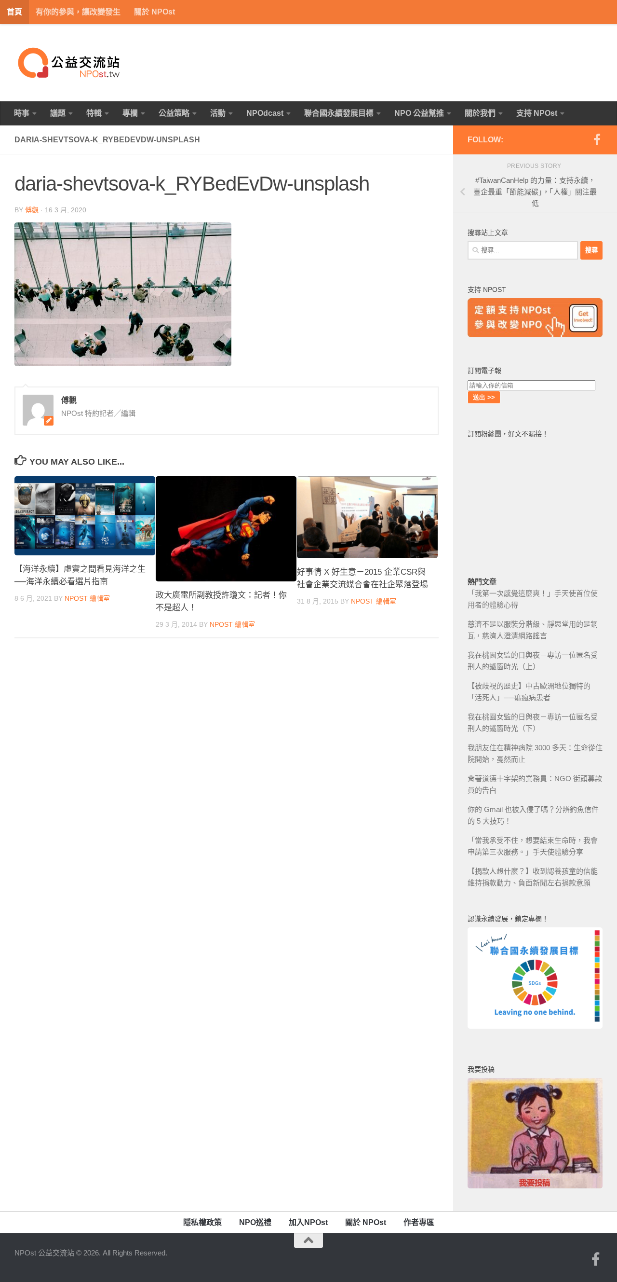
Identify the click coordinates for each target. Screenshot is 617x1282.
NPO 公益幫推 (419, 113)
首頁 (14, 12)
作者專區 (418, 1222)
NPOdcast (264, 113)
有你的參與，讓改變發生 (78, 12)
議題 (58, 113)
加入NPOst (308, 1222)
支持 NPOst (536, 113)
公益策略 (174, 113)
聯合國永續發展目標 (339, 113)
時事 (21, 113)
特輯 (94, 113)
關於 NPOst (154, 12)
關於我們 (480, 113)
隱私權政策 (202, 1222)
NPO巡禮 (255, 1222)
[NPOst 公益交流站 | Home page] (69, 62)
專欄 (130, 113)
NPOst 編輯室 (87, 598)
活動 (218, 113)
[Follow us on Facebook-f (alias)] (597, 139)
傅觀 (32, 210)
